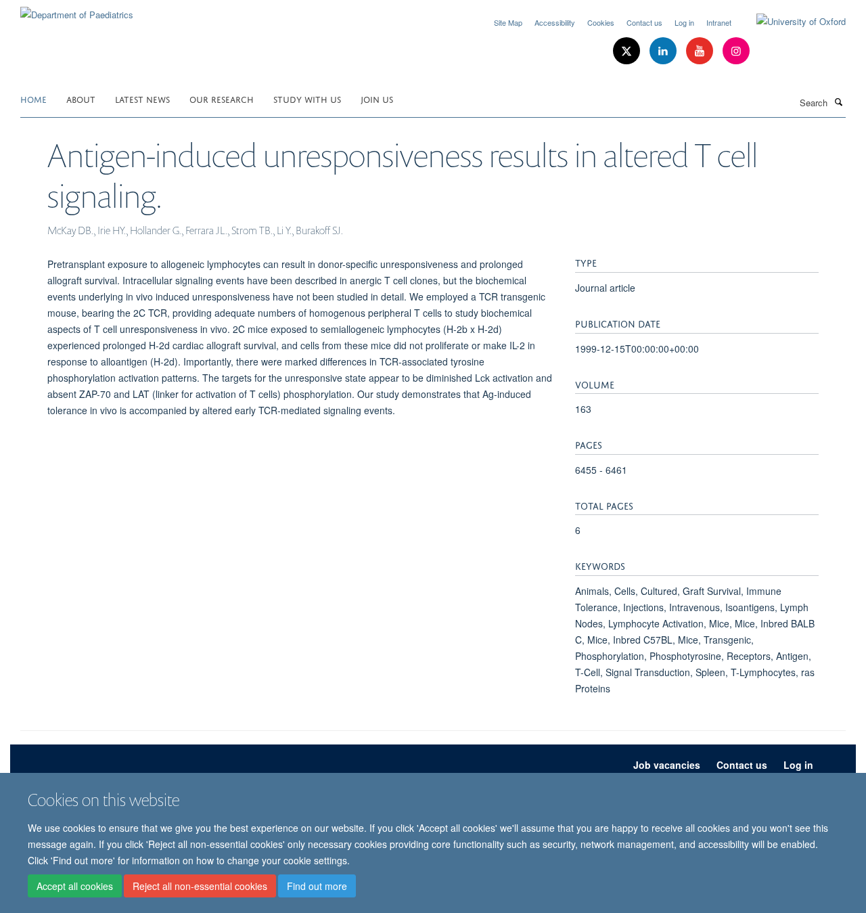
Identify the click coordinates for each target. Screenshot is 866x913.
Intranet (718, 22)
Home (33, 98)
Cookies (600, 22)
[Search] (838, 101)
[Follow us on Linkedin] (664, 51)
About (80, 98)
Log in (684, 22)
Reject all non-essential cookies (200, 886)
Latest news (142, 98)
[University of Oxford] (791, 22)
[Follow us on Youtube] (701, 51)
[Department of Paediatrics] (76, 9)
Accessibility (554, 22)
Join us (377, 98)
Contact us (644, 22)
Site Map (508, 22)
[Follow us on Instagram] (736, 51)
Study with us (307, 98)
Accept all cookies (75, 886)
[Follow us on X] (628, 51)
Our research (221, 98)
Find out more (317, 886)
